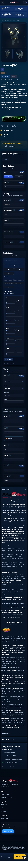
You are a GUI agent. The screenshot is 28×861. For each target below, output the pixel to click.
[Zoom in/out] (1, 852)
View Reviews (22, 766)
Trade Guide (4, 804)
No (8, 176)
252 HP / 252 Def (9, 287)
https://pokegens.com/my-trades (11, 599)
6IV (9, 269)
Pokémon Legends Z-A (6, 797)
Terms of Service (5, 818)
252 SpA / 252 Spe (19, 283)
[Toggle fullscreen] (5, 852)
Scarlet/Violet (8, 20)
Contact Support (8, 831)
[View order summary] (2, 856)
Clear (14, 265)
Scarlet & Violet (5, 794)
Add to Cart (20, 856)
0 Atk (19, 269)
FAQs (2, 808)
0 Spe (9, 273)
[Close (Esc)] (14, 852)
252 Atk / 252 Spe (9, 283)
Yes (19, 176)
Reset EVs (8, 359)
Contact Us (3, 811)
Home (2, 20)
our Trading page (14, 688)
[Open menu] (2, 2)
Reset (6, 159)
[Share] (9, 852)
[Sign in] (24, 2)
